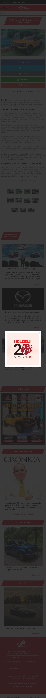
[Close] (39, 333)
